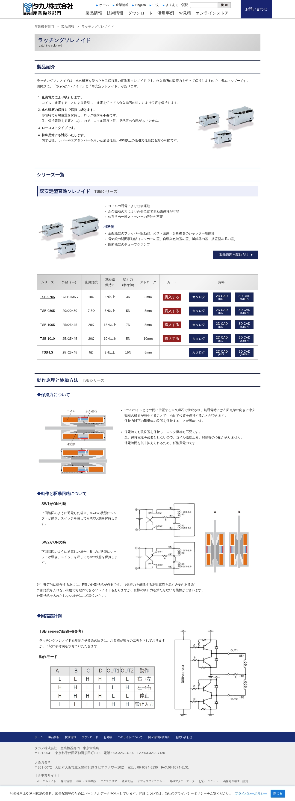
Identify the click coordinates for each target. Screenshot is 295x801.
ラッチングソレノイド (98, 26)
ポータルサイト (46, 781)
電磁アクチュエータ (182, 781)
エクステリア (108, 781)
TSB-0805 (47, 311)
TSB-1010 (47, 338)
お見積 (185, 13)
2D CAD (222, 297)
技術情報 (115, 13)
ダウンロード (140, 13)
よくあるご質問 (177, 5)
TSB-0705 (47, 297)
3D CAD (244, 297)
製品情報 (94, 13)
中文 (156, 5)
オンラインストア (212, 13)
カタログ (198, 297)
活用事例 (165, 13)
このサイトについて (130, 737)
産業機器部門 (44, 26)
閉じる (277, 793)
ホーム (104, 5)
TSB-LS (47, 352)
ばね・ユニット (208, 781)
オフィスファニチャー (151, 781)
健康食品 (127, 781)
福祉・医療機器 (86, 781)
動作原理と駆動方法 (233, 255)
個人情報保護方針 (159, 737)
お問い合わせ (256, 9)
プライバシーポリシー (251, 793)
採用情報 (66, 781)
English (140, 5)
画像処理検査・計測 (235, 781)
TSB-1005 (47, 325)
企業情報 (122, 5)
